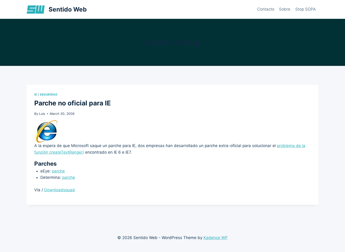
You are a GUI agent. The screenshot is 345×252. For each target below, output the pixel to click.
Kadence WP (215, 237)
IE (35, 94)
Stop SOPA (305, 9)
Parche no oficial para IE (72, 103)
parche (58, 171)
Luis (42, 114)
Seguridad (49, 94)
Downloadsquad (59, 190)
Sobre (284, 9)
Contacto (265, 9)
